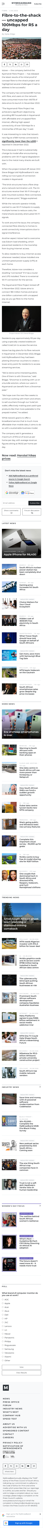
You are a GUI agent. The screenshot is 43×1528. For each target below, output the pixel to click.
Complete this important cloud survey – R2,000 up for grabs (30, 842)
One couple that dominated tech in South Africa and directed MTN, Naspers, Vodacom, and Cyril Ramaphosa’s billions (29, 881)
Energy (22, 565)
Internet (23, 1013)
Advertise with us (15, 1427)
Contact (8, 1434)
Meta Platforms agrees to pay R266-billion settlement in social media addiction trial (29, 1020)
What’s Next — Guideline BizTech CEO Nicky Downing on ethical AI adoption (29, 1243)
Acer (7, 1307)
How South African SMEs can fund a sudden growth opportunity (28, 791)
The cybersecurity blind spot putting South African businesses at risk (28, 982)
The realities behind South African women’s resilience (29, 1218)
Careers (8, 1437)
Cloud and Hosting (28, 763)
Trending (23, 820)
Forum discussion (31, 510)
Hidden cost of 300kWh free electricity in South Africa (28, 622)
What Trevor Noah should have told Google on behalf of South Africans (29, 639)
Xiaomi (8, 1357)
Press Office (11, 1402)
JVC (6, 1322)
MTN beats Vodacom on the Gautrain (29, 671)
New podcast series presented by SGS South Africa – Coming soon (29, 1147)
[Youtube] (28, 1466)
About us (9, 1424)
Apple (7, 1303)
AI (20, 803)
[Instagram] (34, 1466)
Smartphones (10, 551)
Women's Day (26, 1213)
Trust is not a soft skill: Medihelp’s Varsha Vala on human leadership (28, 1186)
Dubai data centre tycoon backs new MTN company (28, 807)
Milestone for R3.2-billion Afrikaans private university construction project (29, 1056)
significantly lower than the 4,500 (19, 141)
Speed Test (10, 1419)
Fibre (4, 11)
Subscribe (35, 503)
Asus (7, 1311)
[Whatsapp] (16, 1466)
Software (24, 993)
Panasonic (9, 1338)
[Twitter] (10, 64)
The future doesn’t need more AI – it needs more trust (28, 1263)
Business (23, 871)
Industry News (27, 599)
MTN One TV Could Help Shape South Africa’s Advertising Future (29, 1039)
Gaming (22, 582)
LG (6, 1330)
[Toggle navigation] (3, 3)
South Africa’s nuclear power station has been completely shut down (30, 571)
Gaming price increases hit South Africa (28, 587)
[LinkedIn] (15, 64)
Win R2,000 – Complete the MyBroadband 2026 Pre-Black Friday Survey (29, 1126)
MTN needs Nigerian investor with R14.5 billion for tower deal (29, 944)
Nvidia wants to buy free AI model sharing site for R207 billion (30, 859)
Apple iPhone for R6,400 (20, 554)
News (6, 1399)
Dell (6, 1315)
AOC (7, 1299)
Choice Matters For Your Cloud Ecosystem (28, 604)
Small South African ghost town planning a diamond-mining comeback (21, 923)
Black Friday (25, 1117)
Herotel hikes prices (19, 457)
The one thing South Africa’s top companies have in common (29, 1166)
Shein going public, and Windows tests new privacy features (29, 824)
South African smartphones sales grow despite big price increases (28, 690)
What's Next (11, 1412)
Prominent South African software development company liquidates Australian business (29, 1000)
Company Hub (11, 1415)
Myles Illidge (10, 34)
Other (7, 1360)
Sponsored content (16, 1431)
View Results (21, 1373)
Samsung (9, 1349)
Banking (23, 746)
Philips (8, 1341)
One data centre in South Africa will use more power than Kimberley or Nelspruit (29, 772)
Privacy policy (12, 1443)
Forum (7, 1405)
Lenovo (8, 1326)
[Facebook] (5, 1466)
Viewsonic (9, 1353)
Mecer (8, 1334)
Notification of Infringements (13, 1447)
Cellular (23, 668)
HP (6, 1318)
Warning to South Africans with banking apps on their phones (28, 751)
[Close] (40, 1515)
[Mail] (27, 64)
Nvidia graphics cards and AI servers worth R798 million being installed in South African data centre (30, 963)
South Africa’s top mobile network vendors (28, 1073)
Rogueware (10, 1345)
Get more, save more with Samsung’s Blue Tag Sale (29, 656)
